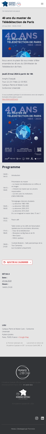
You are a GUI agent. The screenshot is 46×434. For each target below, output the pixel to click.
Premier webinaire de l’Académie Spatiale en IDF (15, 344)
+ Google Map (23, 337)
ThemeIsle (31, 429)
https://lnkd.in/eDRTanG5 (10, 99)
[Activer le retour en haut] (42, 429)
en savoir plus (28, 385)
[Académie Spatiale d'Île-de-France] (12, 3)
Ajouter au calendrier (17, 262)
